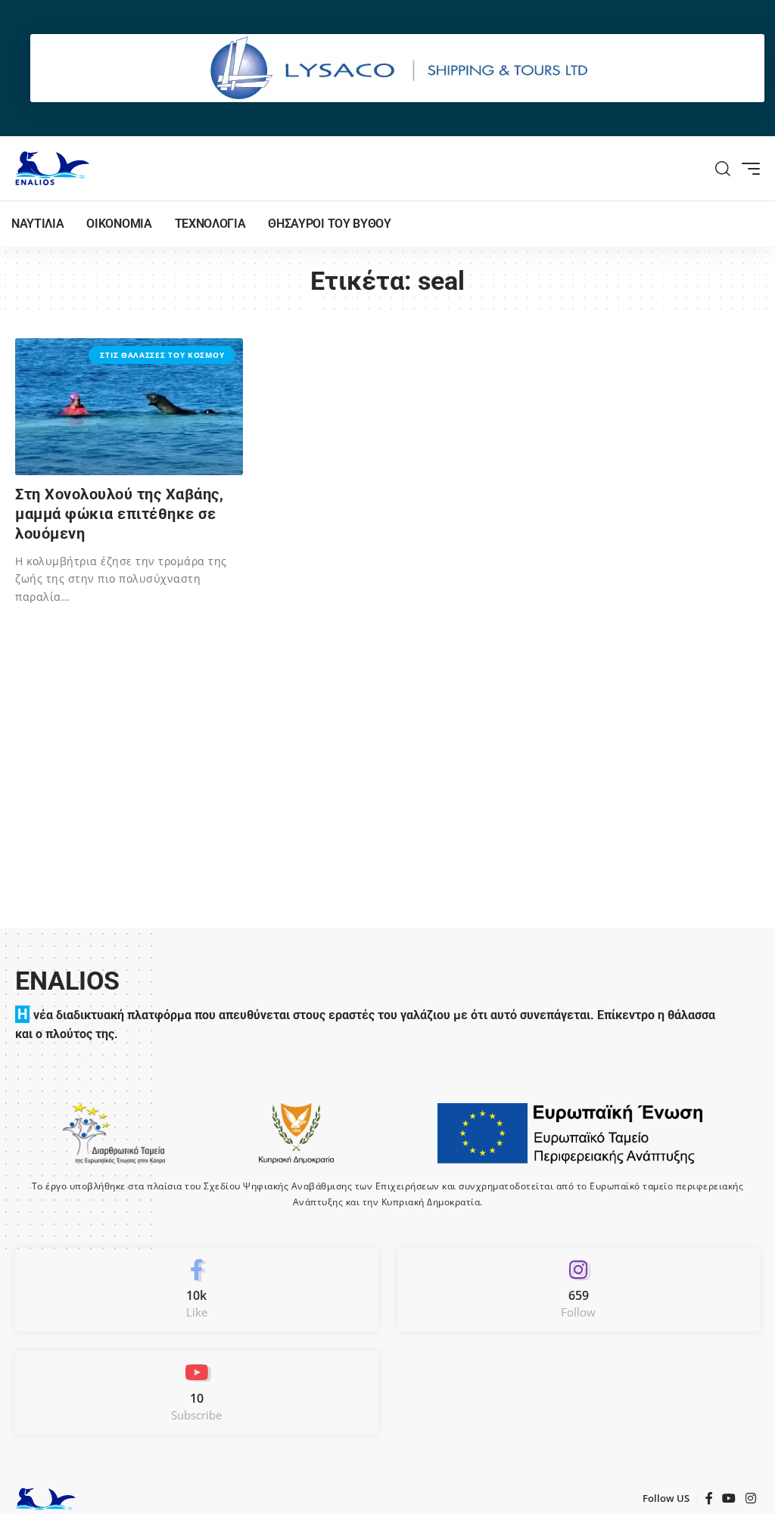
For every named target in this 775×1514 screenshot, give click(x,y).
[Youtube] (196, 1393)
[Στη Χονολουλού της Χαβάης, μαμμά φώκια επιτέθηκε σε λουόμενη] (129, 406)
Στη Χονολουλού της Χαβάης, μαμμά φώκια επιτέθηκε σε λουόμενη (119, 513)
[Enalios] (52, 168)
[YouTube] (729, 1498)
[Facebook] (196, 1290)
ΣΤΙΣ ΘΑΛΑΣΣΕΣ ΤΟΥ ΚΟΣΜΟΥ (162, 355)
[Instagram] (579, 1290)
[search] (723, 169)
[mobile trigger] (747, 169)
